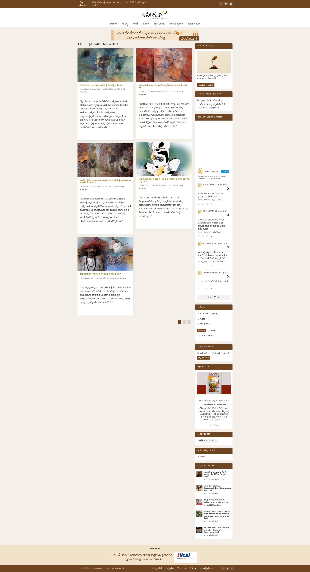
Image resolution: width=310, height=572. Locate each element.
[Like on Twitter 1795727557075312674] (208, 289)
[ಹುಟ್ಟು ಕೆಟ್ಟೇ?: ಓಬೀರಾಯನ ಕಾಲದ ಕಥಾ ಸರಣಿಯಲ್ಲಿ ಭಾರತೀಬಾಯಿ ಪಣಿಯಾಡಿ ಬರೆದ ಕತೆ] (105, 160)
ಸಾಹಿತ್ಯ (125, 24)
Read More (213, 425)
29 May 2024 (223, 273)
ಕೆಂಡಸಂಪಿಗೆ (90, 278)
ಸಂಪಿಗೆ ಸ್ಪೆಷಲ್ (176, 24)
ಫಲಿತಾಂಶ (212, 330)
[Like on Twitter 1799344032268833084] (208, 266)
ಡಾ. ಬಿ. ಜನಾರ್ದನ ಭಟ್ (94, 89)
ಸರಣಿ (135, 24)
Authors (193, 568)
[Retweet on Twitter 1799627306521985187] (203, 204)
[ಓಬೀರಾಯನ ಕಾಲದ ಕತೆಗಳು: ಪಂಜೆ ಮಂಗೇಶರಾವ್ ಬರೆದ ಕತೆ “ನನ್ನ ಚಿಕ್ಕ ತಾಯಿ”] (164, 159)
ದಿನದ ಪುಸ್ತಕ (174, 92)
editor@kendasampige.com (208, 108)
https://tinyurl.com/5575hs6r (209, 200)
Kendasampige (210, 185)
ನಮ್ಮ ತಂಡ (170, 568)
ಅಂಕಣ (113, 24)
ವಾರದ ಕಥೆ (115, 89)
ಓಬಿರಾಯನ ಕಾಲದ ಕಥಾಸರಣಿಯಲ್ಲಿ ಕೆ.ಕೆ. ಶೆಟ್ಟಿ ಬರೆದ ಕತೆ (101, 85)
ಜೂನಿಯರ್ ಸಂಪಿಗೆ (206, 85)
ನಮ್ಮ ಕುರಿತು (157, 568)
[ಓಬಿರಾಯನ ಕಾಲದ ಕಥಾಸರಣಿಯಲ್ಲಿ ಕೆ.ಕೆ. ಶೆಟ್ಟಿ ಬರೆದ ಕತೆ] (105, 65)
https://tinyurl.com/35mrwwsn (210, 262)
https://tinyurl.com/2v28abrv (209, 232)
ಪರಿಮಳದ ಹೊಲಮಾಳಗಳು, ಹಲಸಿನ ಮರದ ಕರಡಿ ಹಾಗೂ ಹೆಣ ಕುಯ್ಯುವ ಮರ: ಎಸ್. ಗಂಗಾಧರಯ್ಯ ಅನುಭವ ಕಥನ (217, 515)
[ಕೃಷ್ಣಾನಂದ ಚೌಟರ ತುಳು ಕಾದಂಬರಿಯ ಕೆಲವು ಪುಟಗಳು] (105, 254)
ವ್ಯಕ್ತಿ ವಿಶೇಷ (159, 24)
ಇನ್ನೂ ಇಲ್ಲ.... (206, 323)
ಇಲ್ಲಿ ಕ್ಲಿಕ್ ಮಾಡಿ (203, 358)
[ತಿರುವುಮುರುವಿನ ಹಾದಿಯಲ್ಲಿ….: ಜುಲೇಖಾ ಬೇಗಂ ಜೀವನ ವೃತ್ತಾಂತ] (199, 502)
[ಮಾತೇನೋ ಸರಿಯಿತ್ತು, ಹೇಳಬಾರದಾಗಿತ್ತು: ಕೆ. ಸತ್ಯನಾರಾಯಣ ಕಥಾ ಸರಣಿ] (199, 488)
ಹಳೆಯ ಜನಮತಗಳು (205, 336)
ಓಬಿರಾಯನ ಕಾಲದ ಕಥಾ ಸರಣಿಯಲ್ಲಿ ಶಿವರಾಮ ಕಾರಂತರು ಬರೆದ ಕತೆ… (163, 87)
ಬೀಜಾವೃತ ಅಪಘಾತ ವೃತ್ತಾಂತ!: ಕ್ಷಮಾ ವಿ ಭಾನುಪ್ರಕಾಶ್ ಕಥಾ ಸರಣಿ (212, 77)
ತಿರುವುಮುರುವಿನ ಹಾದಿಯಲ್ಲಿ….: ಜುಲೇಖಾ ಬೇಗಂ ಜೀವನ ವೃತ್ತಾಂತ (216, 501)
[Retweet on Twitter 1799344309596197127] (203, 236)
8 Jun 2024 (222, 211)
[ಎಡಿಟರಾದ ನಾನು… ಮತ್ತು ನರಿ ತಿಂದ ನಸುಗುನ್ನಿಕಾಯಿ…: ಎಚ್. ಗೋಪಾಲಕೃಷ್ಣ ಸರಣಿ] (199, 530)
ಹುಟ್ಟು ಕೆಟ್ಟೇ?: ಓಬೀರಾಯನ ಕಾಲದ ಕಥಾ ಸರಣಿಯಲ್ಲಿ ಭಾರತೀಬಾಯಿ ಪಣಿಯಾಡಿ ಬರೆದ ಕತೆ (105, 182)
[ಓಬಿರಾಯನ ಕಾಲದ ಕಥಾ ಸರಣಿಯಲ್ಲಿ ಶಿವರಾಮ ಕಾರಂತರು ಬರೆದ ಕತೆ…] (164, 65)
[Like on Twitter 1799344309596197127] (208, 236)
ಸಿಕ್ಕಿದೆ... (203, 319)
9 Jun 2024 (222, 185)
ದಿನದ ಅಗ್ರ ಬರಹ (219, 480)
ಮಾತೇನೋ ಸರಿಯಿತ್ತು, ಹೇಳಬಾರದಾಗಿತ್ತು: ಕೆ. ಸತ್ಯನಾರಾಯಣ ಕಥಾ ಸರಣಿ (217, 488)
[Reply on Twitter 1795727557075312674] (199, 289)
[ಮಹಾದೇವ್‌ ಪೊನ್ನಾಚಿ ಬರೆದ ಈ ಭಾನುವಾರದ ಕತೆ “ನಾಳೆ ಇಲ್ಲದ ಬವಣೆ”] (199, 474)
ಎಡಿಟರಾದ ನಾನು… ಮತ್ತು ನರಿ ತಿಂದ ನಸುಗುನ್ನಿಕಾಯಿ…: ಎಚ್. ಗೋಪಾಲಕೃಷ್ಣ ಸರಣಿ (216, 530)
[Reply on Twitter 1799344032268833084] (199, 266)
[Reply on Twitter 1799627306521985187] (199, 204)
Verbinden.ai (119, 568)
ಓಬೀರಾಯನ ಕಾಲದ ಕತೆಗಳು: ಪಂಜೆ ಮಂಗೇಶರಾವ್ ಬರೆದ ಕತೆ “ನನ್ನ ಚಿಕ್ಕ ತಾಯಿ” (164, 180)
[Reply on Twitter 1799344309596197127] (199, 236)
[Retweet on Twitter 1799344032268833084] (203, 266)
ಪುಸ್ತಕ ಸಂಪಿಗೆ (194, 24)
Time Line (182, 568)
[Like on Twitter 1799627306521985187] (208, 204)
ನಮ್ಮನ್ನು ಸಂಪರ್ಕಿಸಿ (207, 568)
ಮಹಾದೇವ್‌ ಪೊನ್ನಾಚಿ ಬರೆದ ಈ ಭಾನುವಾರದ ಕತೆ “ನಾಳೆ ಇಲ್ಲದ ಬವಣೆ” (119, 4)
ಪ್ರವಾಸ (146, 24)
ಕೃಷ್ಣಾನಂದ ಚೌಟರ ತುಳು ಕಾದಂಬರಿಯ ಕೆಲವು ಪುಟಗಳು (100, 274)
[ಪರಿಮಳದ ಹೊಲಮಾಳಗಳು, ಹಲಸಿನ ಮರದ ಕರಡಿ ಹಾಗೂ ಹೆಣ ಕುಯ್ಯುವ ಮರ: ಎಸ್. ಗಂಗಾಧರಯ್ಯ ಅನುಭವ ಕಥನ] (199, 514)
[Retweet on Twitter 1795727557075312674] (203, 289)
